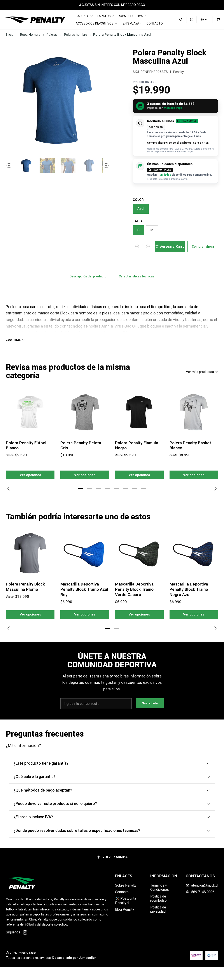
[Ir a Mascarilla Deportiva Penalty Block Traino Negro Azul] (194, 553)
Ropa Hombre (30, 34)
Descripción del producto (88, 276)
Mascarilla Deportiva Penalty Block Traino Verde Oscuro (134, 589)
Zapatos (104, 16)
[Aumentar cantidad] (148, 246)
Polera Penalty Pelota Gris (80, 445)
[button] (80, 488)
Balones (82, 16)
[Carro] (218, 19)
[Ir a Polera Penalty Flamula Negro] (139, 412)
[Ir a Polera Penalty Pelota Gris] (84, 412)
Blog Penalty (124, 909)
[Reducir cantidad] (137, 246)
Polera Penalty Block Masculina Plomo (25, 587)
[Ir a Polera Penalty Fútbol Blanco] (30, 412)
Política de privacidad (158, 909)
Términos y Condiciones (159, 887)
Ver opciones (30, 475)
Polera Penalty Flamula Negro (136, 445)
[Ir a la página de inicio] (35, 20)
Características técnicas (136, 276)
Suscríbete (150, 703)
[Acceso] (204, 19)
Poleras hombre (75, 34)
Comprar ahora (203, 246)
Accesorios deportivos (95, 23)
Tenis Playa (130, 23)
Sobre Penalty (125, 885)
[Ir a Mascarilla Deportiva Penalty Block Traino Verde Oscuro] (139, 553)
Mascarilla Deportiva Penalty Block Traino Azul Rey (84, 589)
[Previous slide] (9, 165)
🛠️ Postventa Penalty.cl (125, 900)
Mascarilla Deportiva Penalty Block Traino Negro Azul (189, 589)
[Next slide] (106, 165)
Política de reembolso (158, 898)
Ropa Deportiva (130, 16)
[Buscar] (181, 19)
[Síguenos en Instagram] (191, 19)
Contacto (155, 23)
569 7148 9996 (203, 892)
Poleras (52, 34)
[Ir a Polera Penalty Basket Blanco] (194, 412)
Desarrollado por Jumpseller (74, 958)
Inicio (10, 34)
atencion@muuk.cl (204, 885)
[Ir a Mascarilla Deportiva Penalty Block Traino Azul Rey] (84, 553)
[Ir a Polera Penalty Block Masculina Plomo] (30, 553)
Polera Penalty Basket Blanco (190, 445)
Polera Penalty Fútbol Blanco (26, 445)
